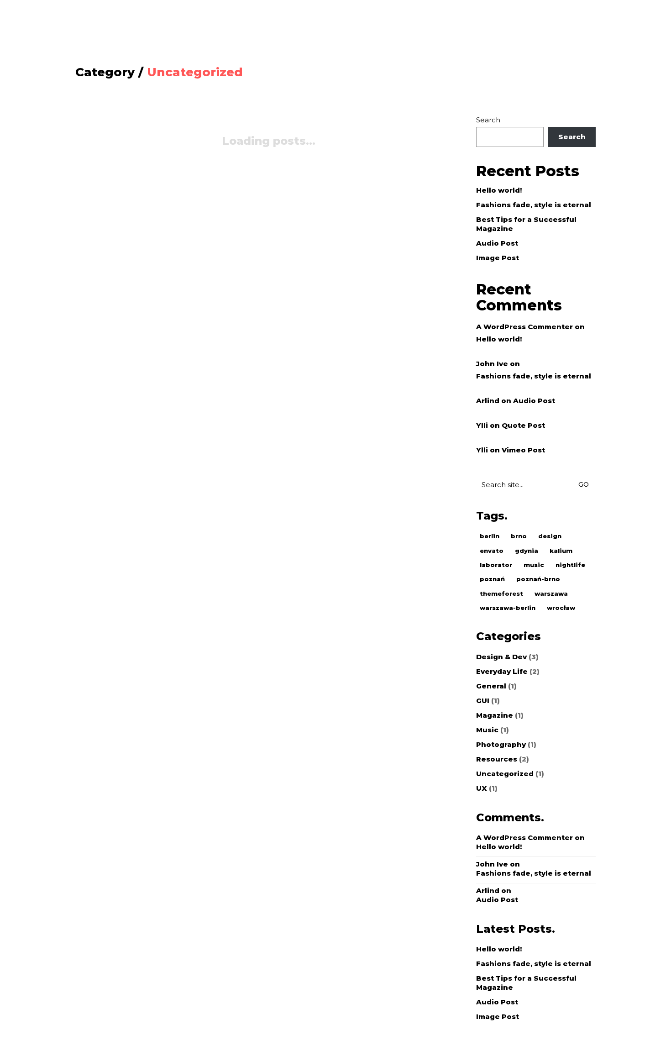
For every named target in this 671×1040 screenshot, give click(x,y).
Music (487, 729)
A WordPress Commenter (524, 326)
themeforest (501, 593)
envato (491, 550)
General (491, 686)
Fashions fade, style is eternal (533, 204)
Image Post (497, 257)
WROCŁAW (561, 607)
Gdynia (526, 550)
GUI (482, 700)
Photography (501, 744)
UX (481, 788)
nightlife (570, 564)
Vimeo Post (523, 450)
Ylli (482, 425)
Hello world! (499, 190)
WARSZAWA (551, 593)
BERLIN (489, 536)
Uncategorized (195, 72)
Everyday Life (502, 671)
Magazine (494, 715)
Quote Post (523, 425)
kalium (561, 550)
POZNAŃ (492, 579)
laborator (496, 564)
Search (488, 120)
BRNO (519, 536)
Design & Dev (501, 656)
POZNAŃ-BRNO (538, 579)
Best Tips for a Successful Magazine (526, 224)
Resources (496, 759)
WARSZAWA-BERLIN (507, 607)
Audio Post (497, 243)
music (534, 564)
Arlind (487, 400)
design (549, 536)
